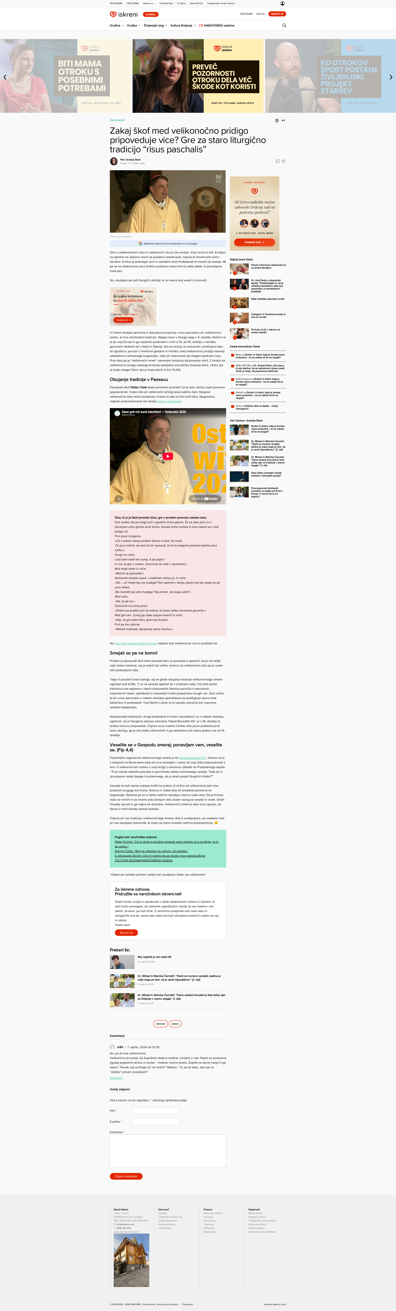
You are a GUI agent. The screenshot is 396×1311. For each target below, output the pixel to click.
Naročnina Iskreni (213, 1213)
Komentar (117, 1132)
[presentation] (5, 76)
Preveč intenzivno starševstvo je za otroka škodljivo (268, 266)
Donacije (208, 1216)
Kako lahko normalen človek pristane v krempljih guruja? (266, 474)
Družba (132, 25)
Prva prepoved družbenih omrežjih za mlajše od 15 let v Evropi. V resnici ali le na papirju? (267, 492)
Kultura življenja (181, 25)
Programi (246, 13)
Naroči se (277, 13)
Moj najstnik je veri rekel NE (154, 956)
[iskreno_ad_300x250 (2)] (133, 325)
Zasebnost (188, 1304)
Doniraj (151, 14)
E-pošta (116, 1121)
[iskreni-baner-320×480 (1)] (254, 249)
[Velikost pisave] (283, 120)
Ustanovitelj (165, 1228)
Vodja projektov (167, 1224)
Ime (113, 1110)
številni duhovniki (169, 401)
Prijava (282, 3)
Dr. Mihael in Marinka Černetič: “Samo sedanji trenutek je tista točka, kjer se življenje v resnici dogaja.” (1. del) (268, 461)
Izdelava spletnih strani (275, 1304)
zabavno (175, 1024)
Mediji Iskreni (255, 1213)
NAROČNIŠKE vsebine (219, 25)
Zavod (260, 13)
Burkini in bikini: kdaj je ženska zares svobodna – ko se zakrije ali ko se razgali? (260, 356)
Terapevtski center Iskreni (262, 1220)
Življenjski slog (154, 25)
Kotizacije (209, 1228)
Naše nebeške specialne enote (267, 298)
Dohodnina (209, 1220)
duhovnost (160, 1024)
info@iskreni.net (125, 1224)
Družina (115, 25)
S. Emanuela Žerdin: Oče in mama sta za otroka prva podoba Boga (160, 855)
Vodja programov (168, 1220)
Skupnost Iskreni (257, 1224)
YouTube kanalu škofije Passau (135, 643)
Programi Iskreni (257, 1216)
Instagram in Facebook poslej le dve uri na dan (268, 315)
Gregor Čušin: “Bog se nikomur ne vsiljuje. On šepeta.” (151, 851)
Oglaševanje (210, 1231)
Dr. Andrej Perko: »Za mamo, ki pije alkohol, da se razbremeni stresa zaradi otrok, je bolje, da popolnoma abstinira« (260, 368)
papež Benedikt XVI (192, 757)
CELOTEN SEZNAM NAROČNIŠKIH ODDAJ (144, 860)
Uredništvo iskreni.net (170, 1216)
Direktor (163, 1213)
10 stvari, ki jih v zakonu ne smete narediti (265, 331)
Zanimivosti (117, 120)
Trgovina (208, 1224)
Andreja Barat (133, 159)
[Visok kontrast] (277, 120)
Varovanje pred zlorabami (262, 1231)
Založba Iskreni (256, 1228)
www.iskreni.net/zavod (126, 1231)
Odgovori (116, 1077)
